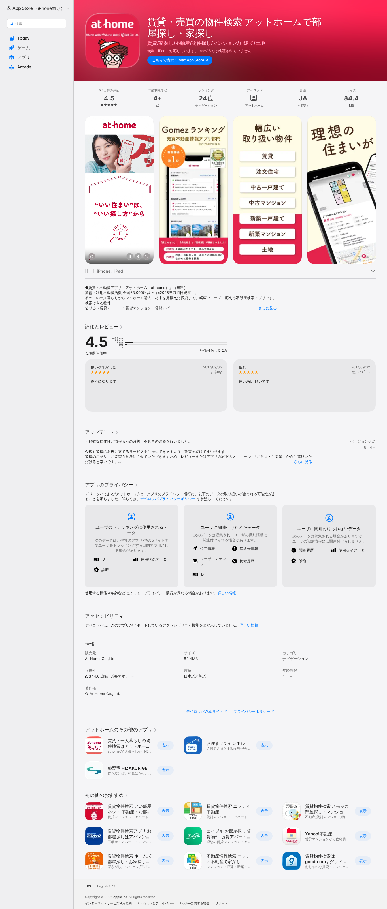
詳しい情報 (227, 593)
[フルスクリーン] (146, 257)
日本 (88, 886)
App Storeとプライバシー (156, 903)
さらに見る (267, 308)
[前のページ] (79, 190)
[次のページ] (381, 190)
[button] (36, 38)
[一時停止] (129, 257)
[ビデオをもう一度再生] (91, 257)
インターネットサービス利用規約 (108, 903)
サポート (221, 903)
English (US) (106, 886)
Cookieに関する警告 (194, 903)
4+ (284, 676)
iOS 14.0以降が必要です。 (107, 676)
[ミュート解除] (138, 257)
